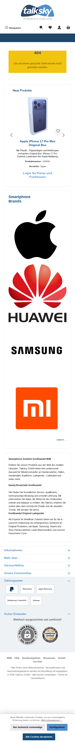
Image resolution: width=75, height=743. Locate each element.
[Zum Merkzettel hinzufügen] (58, 132)
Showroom (49, 658)
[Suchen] (41, 27)
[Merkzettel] (50, 27)
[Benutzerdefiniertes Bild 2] (50, 635)
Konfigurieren (57, 727)
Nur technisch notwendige (27, 727)
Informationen (13, 550)
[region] (37, 135)
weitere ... (61, 439)
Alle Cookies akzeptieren (38, 737)
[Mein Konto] (59, 27)
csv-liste (37, 661)
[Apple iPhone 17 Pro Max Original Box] (37, 116)
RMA (9, 658)
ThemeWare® (37, 678)
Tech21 (62, 658)
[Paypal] (11, 589)
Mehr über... (12, 557)
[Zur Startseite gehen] (37, 12)
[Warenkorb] (68, 27)
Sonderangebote (31, 658)
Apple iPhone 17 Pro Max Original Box (37, 143)
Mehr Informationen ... (51, 720)
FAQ (17, 658)
